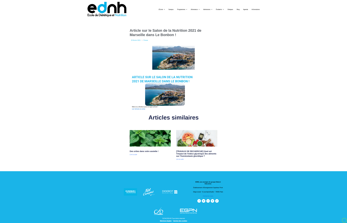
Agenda (245, 9)
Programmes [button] (181, 9)
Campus (171, 9)
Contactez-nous (208, 196)
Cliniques (230, 9)
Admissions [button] (206, 9)
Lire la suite (133, 154)
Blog (238, 9)
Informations (256, 9)
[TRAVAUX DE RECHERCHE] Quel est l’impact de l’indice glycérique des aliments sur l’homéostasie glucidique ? (196, 153)
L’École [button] (160, 9)
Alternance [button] (194, 9)
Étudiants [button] (219, 9)
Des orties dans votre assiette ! (144, 151)
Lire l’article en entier (138, 109)
